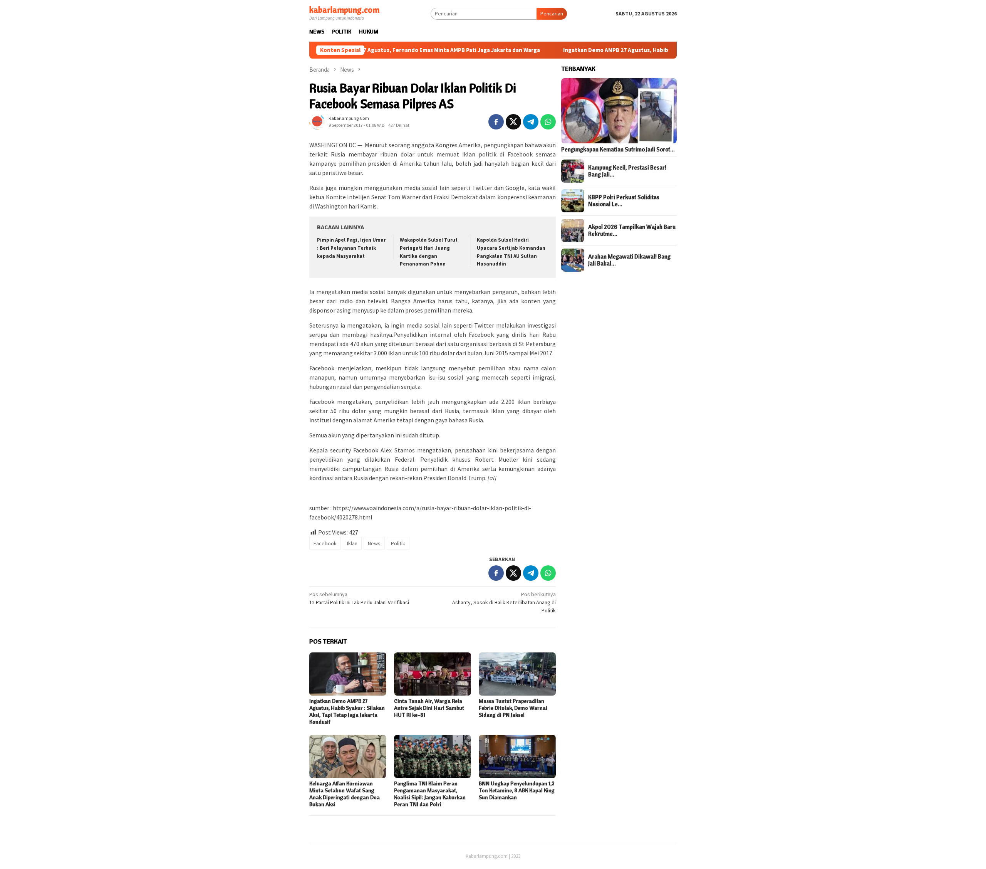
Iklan (352, 543)
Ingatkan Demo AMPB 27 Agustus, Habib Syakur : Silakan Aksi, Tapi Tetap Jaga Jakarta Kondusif (652, 50)
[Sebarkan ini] (496, 121)
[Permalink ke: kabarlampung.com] (317, 121)
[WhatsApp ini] (548, 121)
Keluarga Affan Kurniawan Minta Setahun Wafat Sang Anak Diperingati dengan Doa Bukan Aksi (344, 794)
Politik (398, 543)
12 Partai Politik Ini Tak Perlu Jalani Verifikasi (359, 598)
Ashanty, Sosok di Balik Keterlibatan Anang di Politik (504, 602)
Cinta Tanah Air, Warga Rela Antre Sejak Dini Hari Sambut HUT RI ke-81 (429, 708)
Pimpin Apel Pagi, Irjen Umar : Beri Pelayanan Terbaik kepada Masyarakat (351, 248)
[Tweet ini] (513, 121)
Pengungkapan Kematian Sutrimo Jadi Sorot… (618, 149)
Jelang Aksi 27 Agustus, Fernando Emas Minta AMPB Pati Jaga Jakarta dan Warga (397, 50)
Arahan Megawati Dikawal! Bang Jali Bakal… (629, 260)
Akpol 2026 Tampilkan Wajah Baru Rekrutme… (632, 230)
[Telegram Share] (530, 121)
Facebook (325, 543)
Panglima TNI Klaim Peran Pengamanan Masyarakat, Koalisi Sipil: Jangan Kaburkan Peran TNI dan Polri (430, 794)
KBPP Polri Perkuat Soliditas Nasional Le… (623, 201)
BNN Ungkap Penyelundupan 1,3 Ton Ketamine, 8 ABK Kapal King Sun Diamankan (517, 790)
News (374, 543)
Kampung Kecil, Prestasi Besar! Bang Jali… (627, 171)
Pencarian (551, 13)
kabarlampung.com (344, 9)
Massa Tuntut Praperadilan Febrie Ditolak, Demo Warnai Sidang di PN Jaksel (513, 708)
